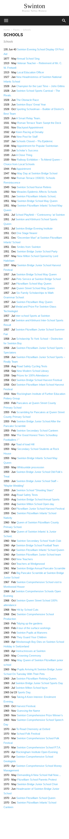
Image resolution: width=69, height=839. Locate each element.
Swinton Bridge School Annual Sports (38, 499)
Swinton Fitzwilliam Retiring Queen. (36, 678)
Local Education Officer (30, 72)
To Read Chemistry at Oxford (33, 729)
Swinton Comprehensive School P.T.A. (39, 747)
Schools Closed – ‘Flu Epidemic (34, 141)
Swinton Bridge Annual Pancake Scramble (41, 568)
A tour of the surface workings (33, 628)
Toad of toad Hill (25, 444)
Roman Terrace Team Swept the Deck (39, 122)
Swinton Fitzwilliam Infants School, (36, 196)
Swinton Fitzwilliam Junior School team (38, 554)
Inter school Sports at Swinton (32, 315)
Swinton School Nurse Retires (34, 187)
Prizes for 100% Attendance (33, 375)
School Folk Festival (28, 733)
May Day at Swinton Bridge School (37, 173)
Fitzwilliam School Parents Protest (37, 779)
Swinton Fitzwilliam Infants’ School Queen (40, 549)
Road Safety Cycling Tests (32, 366)
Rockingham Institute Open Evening (37, 752)
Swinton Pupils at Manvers (31, 632)
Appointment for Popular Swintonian (37, 145)
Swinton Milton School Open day (35, 504)
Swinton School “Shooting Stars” (35, 490)
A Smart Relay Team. (28, 118)
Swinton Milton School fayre (31, 687)
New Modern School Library (33, 370)
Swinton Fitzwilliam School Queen (35, 797)
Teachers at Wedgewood (30, 563)
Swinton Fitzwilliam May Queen (34, 301)
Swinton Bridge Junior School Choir (37, 784)
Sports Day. (24, 692)
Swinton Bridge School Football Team (37, 545)
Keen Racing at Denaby (30, 132)
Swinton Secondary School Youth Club (39, 540)
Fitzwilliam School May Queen (33, 283)
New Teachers (24, 559)
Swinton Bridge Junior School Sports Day (39, 683)
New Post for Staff (27, 136)
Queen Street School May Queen (35, 288)
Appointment (23, 168)
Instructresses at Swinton (30, 650)
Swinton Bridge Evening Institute (34, 228)
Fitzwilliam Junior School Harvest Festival (40, 508)
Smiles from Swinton (29, 246)
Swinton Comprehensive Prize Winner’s (40, 715)
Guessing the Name (28, 710)
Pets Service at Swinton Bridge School (38, 278)
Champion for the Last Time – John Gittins (40, 86)
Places (16, 29)
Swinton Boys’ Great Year (31, 104)
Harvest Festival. (26, 706)
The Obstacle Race (27, 99)
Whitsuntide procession (30, 467)
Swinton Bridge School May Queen (37, 200)
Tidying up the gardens (29, 623)
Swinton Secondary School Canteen (37, 430)
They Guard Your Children (31, 637)
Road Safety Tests (27, 494)
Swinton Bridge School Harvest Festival (39, 380)
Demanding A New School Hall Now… (39, 774)
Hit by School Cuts (27, 609)
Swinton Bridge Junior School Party (37, 251)
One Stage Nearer (26, 233)
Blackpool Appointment (30, 127)
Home (7, 29)
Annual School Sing (28, 58)
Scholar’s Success (27, 150)
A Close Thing (24, 154)
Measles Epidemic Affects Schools (37, 191)
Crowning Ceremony (29, 655)
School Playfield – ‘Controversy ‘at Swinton (40, 214)
